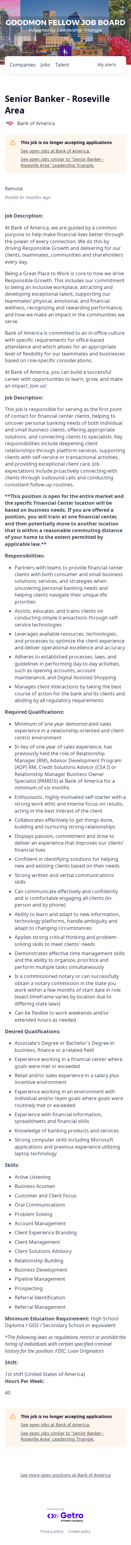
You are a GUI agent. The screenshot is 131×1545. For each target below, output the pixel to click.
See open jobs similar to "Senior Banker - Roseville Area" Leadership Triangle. (62, 162)
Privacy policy (52, 1531)
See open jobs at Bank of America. (55, 151)
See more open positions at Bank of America (65, 1475)
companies (23, 64)
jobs (45, 64)
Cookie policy (79, 1531)
